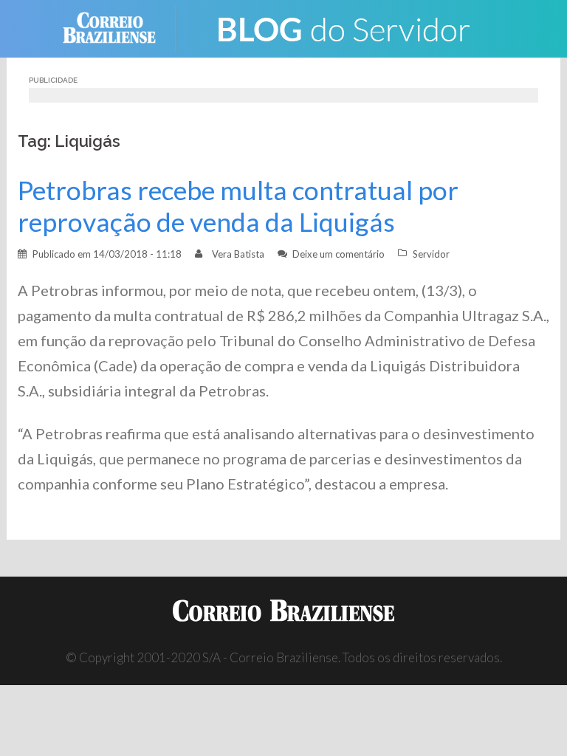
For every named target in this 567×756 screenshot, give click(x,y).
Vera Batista (238, 254)
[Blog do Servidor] (342, 27)
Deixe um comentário (338, 254)
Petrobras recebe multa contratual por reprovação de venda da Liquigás (238, 206)
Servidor (431, 254)
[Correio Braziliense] (121, 27)
